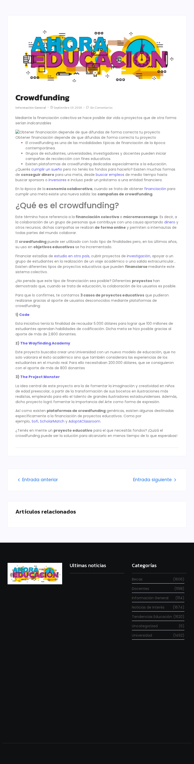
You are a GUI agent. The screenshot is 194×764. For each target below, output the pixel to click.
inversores (57, 179)
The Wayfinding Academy (45, 343)
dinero (169, 222)
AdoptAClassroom (84, 421)
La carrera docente (85, 618)
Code (24, 314)
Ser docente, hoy (83, 724)
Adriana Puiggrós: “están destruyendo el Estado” (89, 666)
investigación (138, 256)
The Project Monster (40, 376)
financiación (155, 188)
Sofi (35, 421)
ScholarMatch (52, 421)
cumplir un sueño (46, 169)
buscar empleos (110, 174)
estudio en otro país (71, 256)
